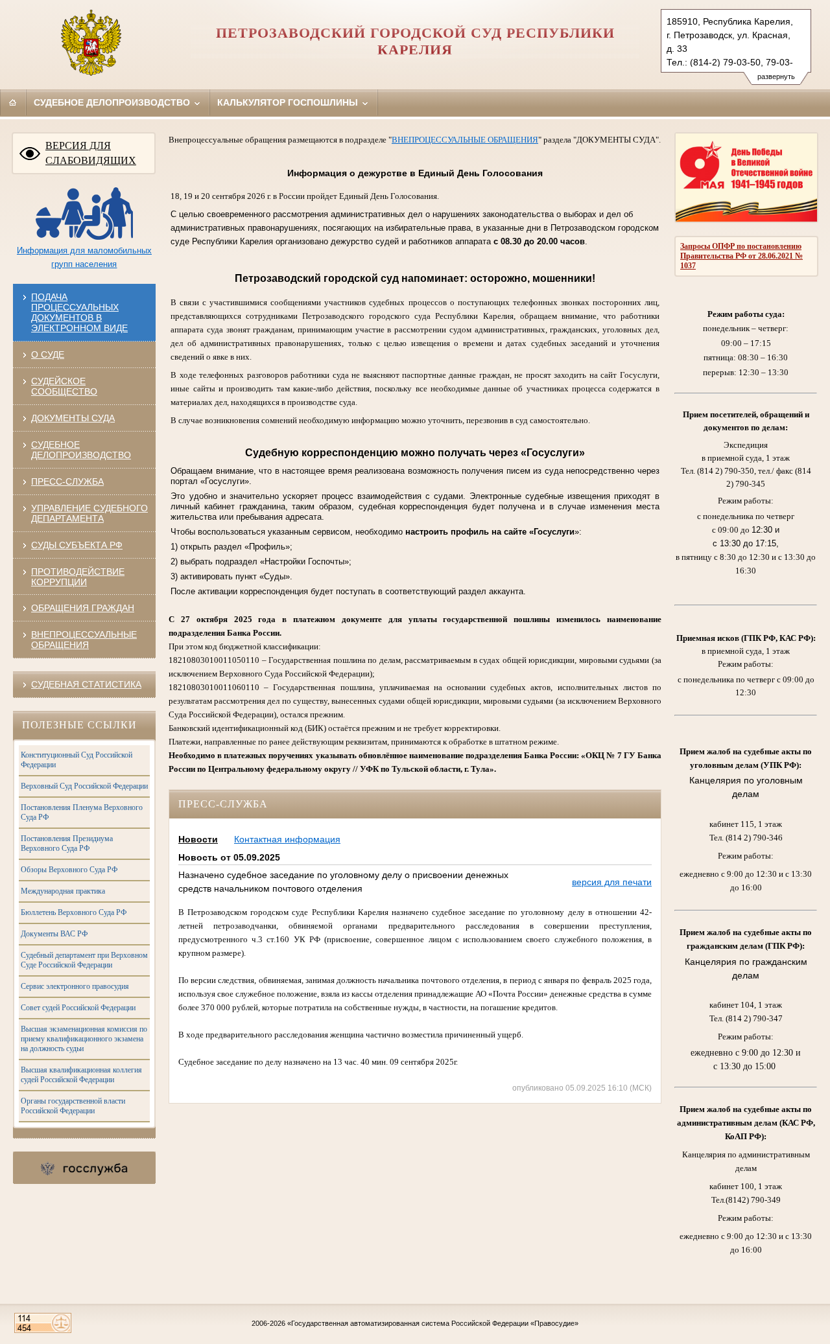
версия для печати (612, 882)
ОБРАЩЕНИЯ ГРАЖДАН (82, 608)
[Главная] (13, 102)
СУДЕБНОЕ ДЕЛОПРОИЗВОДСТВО (81, 449)
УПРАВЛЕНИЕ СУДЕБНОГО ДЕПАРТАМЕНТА (89, 513)
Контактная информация (287, 839)
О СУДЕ (47, 354)
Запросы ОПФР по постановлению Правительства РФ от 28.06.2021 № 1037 (741, 256)
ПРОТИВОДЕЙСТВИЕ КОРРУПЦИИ (77, 576)
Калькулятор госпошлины (289, 102)
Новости (198, 839)
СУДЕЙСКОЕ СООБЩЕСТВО (64, 386)
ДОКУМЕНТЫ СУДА (73, 418)
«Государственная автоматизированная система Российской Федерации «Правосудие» (432, 1323)
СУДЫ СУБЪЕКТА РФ (77, 545)
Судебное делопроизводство (113, 102)
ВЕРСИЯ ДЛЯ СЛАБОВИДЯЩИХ (90, 153)
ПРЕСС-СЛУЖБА (67, 481)
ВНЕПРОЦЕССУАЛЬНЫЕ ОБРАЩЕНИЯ (84, 639)
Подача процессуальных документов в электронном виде (79, 312)
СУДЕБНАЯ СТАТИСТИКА (86, 684)
